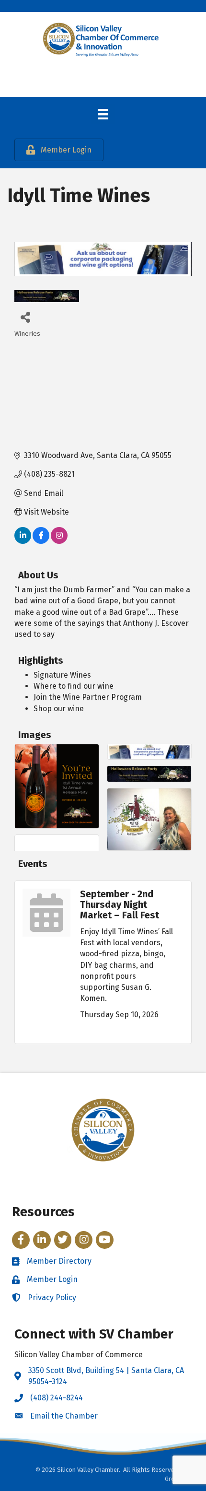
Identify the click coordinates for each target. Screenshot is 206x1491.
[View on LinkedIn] (22, 541)
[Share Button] (25, 317)
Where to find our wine (74, 686)
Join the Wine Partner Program (88, 697)
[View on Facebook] (41, 541)
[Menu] (103, 114)
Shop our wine (59, 708)
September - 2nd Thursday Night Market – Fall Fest (119, 904)
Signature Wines (62, 675)
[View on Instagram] (59, 541)
